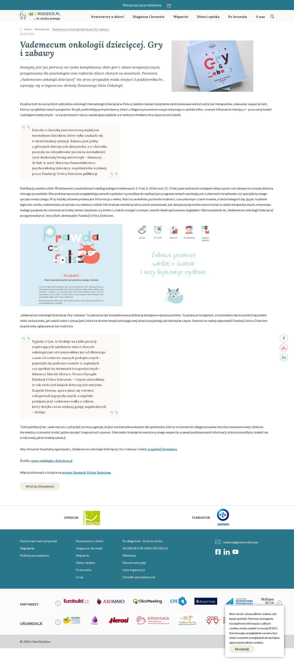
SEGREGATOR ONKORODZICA (145, 548)
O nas (260, 17)
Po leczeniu (237, 17)
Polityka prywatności (34, 555)
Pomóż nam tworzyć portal (38, 541)
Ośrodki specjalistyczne (138, 577)
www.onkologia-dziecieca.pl (51, 461)
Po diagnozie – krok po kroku (142, 541)
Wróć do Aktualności (40, 486)
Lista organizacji (133, 570)
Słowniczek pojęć (134, 562)
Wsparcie (180, 17)
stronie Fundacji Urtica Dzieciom (86, 473)
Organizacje (31, 623)
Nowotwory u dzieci (107, 17)
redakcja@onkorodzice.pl (240, 542)
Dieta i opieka (208, 17)
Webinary (129, 555)
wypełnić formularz (162, 449)
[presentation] (58, 603)
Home (27, 29)
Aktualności (42, 29)
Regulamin (27, 548)
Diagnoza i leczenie (148, 17)
